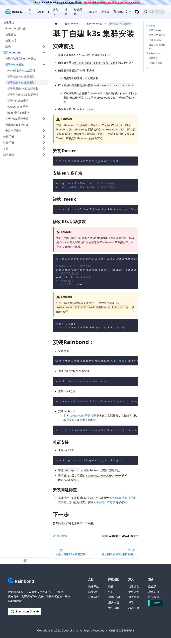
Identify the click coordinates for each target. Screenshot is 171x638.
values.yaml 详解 (18, 106)
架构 (8, 46)
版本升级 (8, 154)
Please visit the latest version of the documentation (112, 2)
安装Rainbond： (154, 53)
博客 (131, 602)
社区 (66, 12)
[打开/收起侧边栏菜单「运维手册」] (44, 142)
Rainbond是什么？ (16, 28)
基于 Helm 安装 (14, 64)
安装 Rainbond (12, 52)
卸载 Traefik (155, 40)
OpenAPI (43, 11)
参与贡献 (113, 607)
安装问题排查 (13, 130)
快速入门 (10, 40)
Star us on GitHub (27, 611)
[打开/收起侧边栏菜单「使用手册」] (44, 136)
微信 (111, 586)
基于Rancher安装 (18, 100)
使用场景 (133, 591)
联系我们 (153, 597)
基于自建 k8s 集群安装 (21, 76)
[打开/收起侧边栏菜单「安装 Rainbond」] (44, 52)
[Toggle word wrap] (128, 209)
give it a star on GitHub (69, 2)
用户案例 (133, 597)
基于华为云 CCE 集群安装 (22, 94)
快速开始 (93, 586)
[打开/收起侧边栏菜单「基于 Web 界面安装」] (44, 118)
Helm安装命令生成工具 (21, 70)
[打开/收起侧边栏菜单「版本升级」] (44, 154)
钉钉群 (111, 502)
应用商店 (153, 591)
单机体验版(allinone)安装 (20, 58)
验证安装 (153, 58)
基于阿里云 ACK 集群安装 (22, 88)
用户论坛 (113, 602)
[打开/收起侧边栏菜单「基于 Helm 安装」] (44, 64)
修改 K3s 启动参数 (157, 47)
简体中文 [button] (122, 11)
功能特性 (133, 586)
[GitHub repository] (137, 11)
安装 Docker (155, 30)
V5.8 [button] (91, 11)
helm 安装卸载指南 (18, 112)
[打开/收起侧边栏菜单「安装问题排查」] (44, 130)
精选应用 (78, 12)
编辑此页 (62, 535)
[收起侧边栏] (25, 560)
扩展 (6, 148)
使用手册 (8, 136)
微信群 (100, 502)
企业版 (105, 11)
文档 (30, 12)
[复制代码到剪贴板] (134, 160)
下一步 (149, 68)
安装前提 (150, 25)
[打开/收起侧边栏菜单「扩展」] (44, 148)
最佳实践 (93, 597)
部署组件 (93, 591)
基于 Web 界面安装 (16, 118)
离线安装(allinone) (16, 124)
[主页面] (56, 23)
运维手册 (8, 142)
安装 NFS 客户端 (157, 35)
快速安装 (10, 34)
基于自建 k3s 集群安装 (21, 82)
